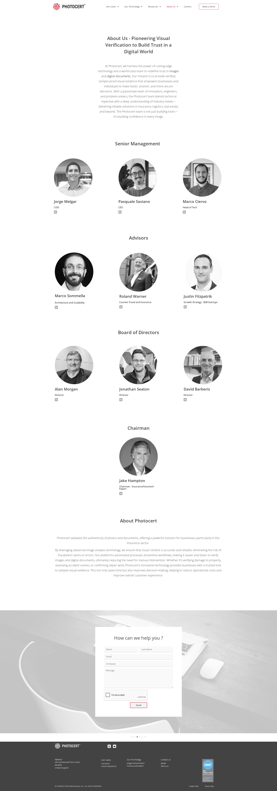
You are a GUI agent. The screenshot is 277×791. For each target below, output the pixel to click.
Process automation (135, 766)
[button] (56, 734)
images (174, 71)
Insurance (105, 763)
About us (165, 766)
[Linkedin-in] (55, 212)
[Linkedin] (109, 746)
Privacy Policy (209, 786)
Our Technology (132, 6)
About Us (171, 6)
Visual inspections (108, 766)
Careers (187, 6)
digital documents (119, 76)
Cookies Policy (194, 786)
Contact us (166, 759)
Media (163, 763)
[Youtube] (114, 746)
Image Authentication (136, 763)
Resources (153, 6)
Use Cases (111, 6)
